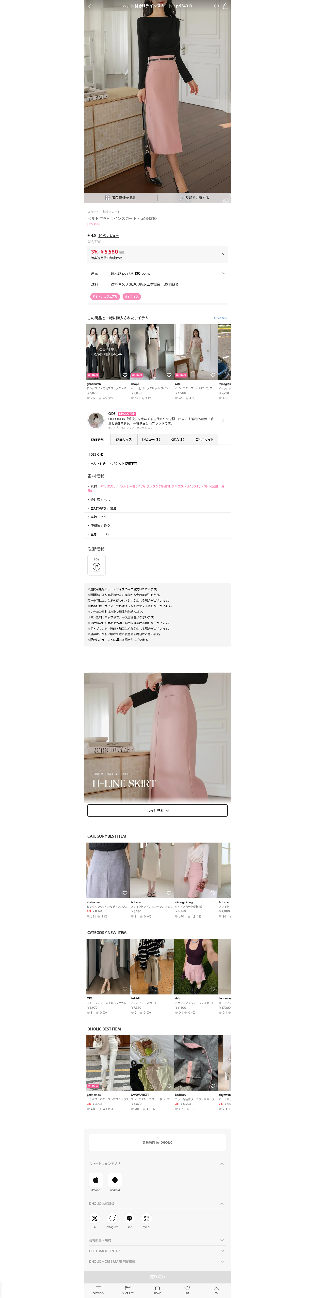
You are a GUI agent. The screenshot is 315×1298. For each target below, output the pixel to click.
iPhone (95, 1190)
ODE (178, 384)
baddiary (180, 1095)
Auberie (136, 902)
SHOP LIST (127, 1293)
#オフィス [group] (132, 296)
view (222, 420)
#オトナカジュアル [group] (105, 296)
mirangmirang (184, 902)
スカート (93, 212)
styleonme (93, 902)
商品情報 (97, 439)
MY (216, 1293)
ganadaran (94, 384)
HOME (157, 1293)
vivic (177, 998)
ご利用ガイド (204, 439)
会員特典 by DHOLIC (157, 1142)
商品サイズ (124, 439)
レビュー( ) (151, 439)
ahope (135, 384)
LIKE (187, 1293)
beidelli (135, 998)
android (115, 1190)
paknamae (94, 1095)
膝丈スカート (111, 212)
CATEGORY (98, 1293)
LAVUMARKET (140, 1095)
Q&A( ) (177, 439)
